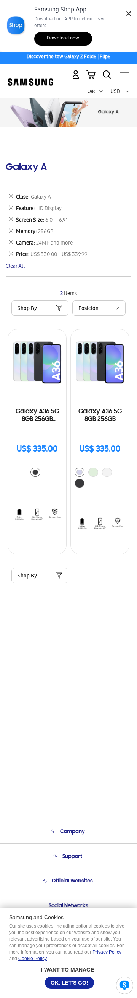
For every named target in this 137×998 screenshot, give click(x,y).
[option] (35, 472)
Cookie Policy (32, 958)
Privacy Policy (106, 952)
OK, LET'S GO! (69, 983)
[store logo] (30, 72)
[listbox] (37, 473)
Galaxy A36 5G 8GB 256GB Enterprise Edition (37, 415)
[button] (101, 91)
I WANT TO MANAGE (67, 970)
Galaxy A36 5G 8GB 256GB (100, 415)
